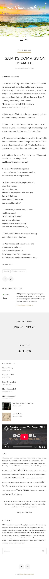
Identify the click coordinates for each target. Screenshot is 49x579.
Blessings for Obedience (17, 463)
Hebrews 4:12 (8, 471)
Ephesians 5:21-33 (11, 466)
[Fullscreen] (43, 447)
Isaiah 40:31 (29, 471)
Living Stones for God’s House (18, 482)
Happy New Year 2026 (9, 382)
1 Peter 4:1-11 (41, 458)
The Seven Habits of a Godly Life (23, 403)
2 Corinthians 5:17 (26, 460)
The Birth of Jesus (13, 494)
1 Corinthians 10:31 (17, 458)
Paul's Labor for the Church (16, 486)
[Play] (5, 447)
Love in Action (17, 414)
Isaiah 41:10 (36, 471)
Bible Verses (24, 50)
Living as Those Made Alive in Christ (34, 478)
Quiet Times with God (27, 574)
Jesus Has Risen (18, 474)
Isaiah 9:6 (19, 470)
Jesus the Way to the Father (30, 474)
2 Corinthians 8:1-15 (36, 460)
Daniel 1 (36, 463)
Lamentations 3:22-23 (13, 477)
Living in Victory (7, 368)
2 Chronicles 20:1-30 (16, 460)
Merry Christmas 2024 (9, 396)
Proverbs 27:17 (38, 486)
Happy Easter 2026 (8, 375)
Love (28, 482)
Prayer (25, 486)
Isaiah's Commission (18, 271)
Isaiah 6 (6, 271)
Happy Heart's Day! (32, 466)
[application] (24, 436)
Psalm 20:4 (8, 490)
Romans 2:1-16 (35, 490)
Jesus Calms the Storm (8, 474)
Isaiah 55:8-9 (42, 471)
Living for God (6, 482)
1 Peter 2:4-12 (33, 458)
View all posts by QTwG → (25, 305)
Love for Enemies (34, 482)
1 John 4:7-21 (26, 458)
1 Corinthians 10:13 (7, 458)
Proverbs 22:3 (30, 486)
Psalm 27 (13, 490)
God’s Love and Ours (21, 466)
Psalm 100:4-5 (23, 490)
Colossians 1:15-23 (28, 463)
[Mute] (40, 447)
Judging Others (41, 474)
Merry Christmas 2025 (9, 389)
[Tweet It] (11, 279)
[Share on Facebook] (5, 279)
